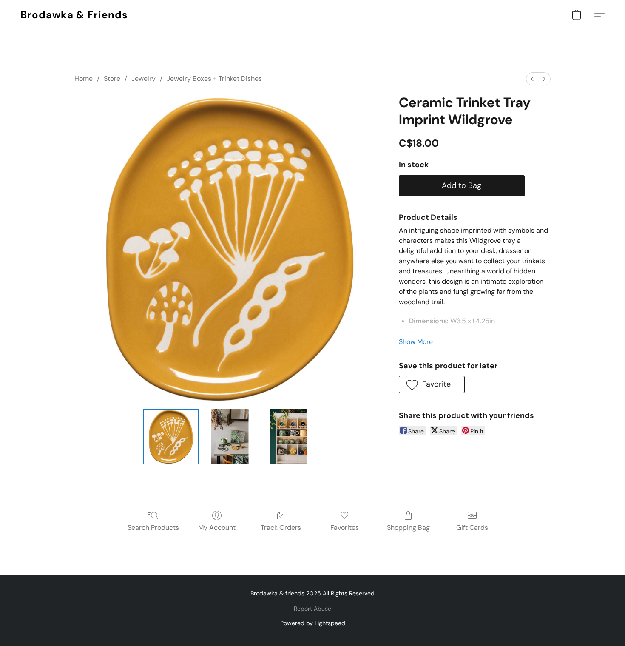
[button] (74, 15)
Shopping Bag (408, 527)
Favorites (344, 527)
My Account (217, 527)
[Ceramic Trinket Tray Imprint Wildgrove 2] (288, 436)
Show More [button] (416, 341)
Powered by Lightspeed (312, 623)
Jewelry (143, 78)
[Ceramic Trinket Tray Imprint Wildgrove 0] (171, 436)
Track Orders (281, 527)
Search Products (153, 527)
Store (112, 78)
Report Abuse (312, 608)
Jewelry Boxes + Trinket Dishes (214, 78)
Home (83, 78)
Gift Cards (472, 527)
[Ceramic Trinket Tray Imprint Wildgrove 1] (229, 436)
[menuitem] (532, 79)
